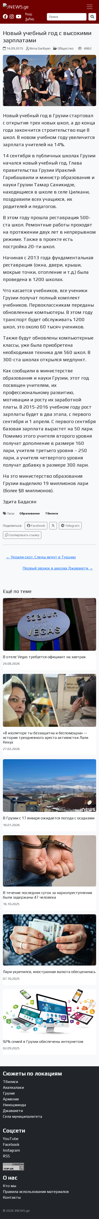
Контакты (12, 1197)
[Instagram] (12, 16)
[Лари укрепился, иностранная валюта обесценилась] (49, 940)
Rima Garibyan (40, 48)
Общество (66, 48)
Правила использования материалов (36, 1191)
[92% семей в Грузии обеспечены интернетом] (49, 1012)
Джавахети (13, 1110)
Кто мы (9, 1185)
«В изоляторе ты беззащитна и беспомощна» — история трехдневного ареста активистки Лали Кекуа (45, 737)
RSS (6, 1156)
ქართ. (30, 19)
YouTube (11, 1138)
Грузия (9, 1093)
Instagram (11, 1150)
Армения (11, 1099)
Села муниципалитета (22, 1116)
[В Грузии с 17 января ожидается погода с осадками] (49, 785)
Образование (29, 513)
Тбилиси (51, 513)
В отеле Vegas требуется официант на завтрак (44, 657)
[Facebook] (5, 16)
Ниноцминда (14, 1105)
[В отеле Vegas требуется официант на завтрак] (49, 624)
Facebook (37, 525)
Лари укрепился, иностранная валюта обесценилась (49, 971)
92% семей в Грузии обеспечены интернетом (43, 1041)
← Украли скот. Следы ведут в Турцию (41, 557)
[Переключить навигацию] (89, 6)
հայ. (28, 14)
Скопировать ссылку (23, 535)
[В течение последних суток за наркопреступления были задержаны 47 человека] (49, 861)
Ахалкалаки (13, 1087)
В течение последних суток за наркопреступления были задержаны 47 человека (47, 895)
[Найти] (92, 17)
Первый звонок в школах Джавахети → (58, 568)
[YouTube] (18, 16)
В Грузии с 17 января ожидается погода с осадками (48, 818)
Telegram (72, 525)
